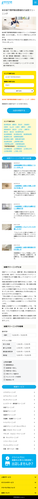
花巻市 (6, 127)
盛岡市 (14, 124)
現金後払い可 (10, 380)
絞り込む (19, 91)
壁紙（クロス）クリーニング (12, 430)
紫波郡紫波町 (28, 134)
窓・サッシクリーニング (10, 437)
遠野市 (23, 127)
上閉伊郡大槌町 (18, 141)
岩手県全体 (7, 124)
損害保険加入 (10, 365)
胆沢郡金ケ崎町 (8, 139)
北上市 (12, 127)
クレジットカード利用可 (13, 377)
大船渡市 (26, 124)
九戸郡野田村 (18, 149)
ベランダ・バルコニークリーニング (14, 434)
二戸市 (20, 129)
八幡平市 (26, 129)
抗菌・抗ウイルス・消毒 (10, 449)
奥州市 (6, 132)
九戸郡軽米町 (8, 149)
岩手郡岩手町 (18, 134)
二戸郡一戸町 (18, 151)
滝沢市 (12, 132)
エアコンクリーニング (10, 396)
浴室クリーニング (8, 407)
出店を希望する (19, 110)
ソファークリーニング (10, 441)
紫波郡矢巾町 (8, 136)
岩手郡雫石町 (19, 132)
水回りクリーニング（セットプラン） (15, 426)
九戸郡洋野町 (8, 151)
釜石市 (14, 129)
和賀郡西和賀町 (18, 136)
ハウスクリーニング (9, 392)
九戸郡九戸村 (28, 149)
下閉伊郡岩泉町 (20, 144)
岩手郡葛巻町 (8, 134)
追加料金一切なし (11, 368)
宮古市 (20, 124)
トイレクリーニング (9, 422)
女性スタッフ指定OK (12, 374)
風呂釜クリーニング (9, 411)
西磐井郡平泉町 (20, 139)
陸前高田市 (7, 129)
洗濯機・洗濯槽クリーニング (12, 419)
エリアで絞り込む (9, 73)
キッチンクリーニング (10, 400)
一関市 (29, 127)
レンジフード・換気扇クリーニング (14, 403)
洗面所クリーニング (9, 415)
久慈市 (17, 127)
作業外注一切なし (11, 371)
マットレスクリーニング (10, 445)
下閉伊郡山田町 (8, 144)
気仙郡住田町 (8, 141)
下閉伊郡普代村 (21, 146)
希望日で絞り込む (9, 81)
